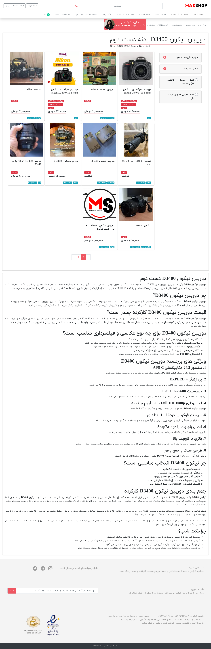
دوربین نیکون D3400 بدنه (165, 25)
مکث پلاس (106, 14)
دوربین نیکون (183, 25)
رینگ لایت (125, 571)
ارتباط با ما (188, 593)
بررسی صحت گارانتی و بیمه (146, 571)
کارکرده (150, 25)
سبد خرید (32, 5)
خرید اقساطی (144, 14)
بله (45, 14)
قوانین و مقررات (173, 593)
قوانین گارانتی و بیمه (193, 571)
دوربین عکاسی (196, 25)
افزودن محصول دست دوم (86, 14)
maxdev (97, 645)
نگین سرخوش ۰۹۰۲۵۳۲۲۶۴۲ (130, 25)
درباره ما (200, 593)
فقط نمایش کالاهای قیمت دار (180, 96)
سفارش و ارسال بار (153, 593)
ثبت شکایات (135, 593)
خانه (205, 25)
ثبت (11, 590)
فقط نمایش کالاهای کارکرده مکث (180, 81)
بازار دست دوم (160, 14)
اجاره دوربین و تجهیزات (125, 14)
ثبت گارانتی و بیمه (171, 571)
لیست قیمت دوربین (63, 14)
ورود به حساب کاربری (14, 5)
